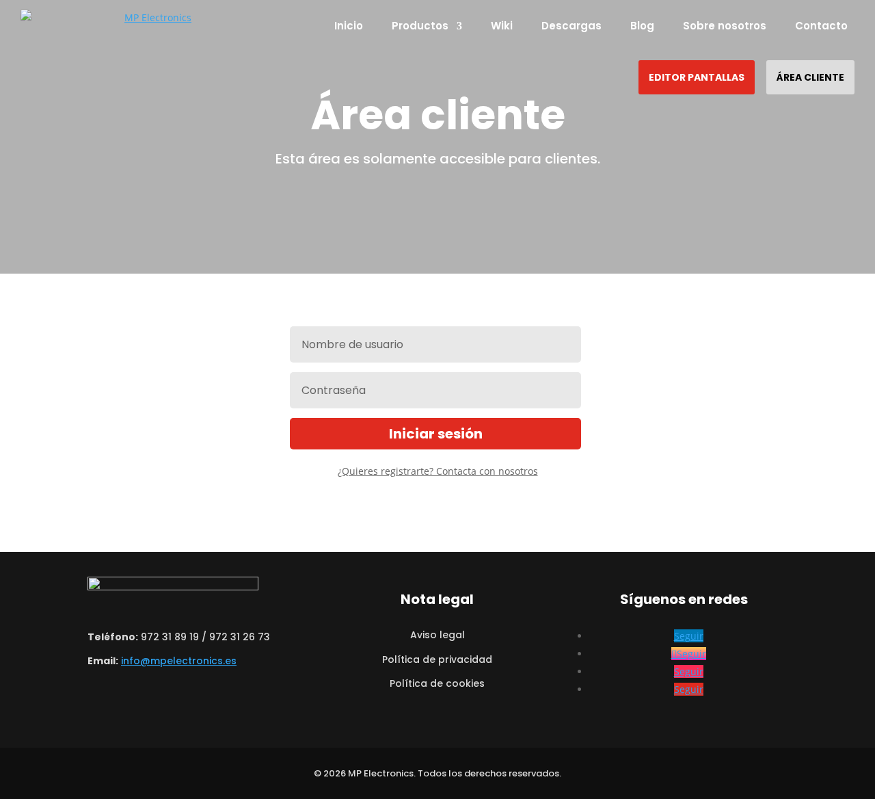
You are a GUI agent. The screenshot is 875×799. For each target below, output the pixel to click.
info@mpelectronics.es (179, 661)
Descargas (571, 25)
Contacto (821, 25)
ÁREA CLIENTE (810, 77)
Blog (642, 25)
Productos (420, 25)
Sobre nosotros (724, 25)
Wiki (502, 25)
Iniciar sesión (436, 433)
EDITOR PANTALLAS (696, 77)
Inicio (348, 25)
